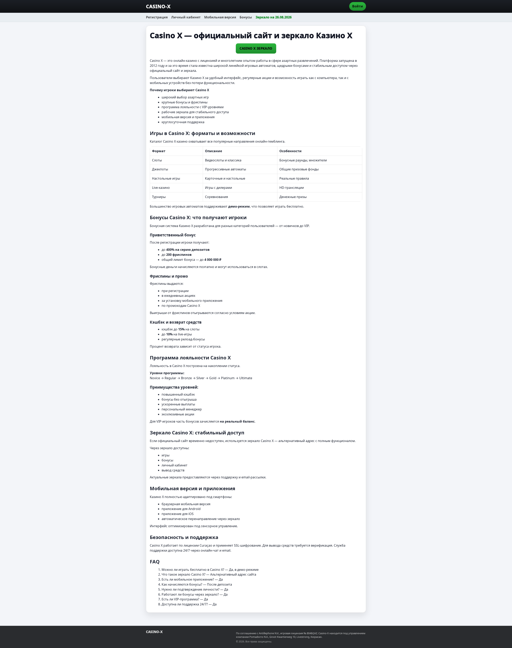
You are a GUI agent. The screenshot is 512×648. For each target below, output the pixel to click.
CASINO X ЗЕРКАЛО (256, 48)
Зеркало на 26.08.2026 (274, 17)
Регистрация (157, 17)
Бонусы (246, 17)
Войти (357, 6)
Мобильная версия (220, 17)
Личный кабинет (186, 17)
